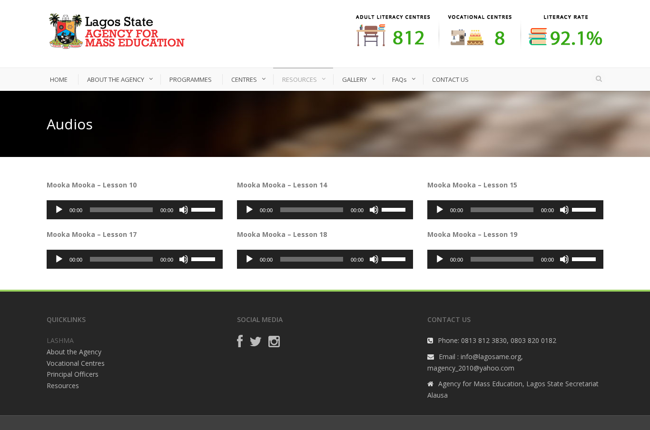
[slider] (204, 208)
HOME (59, 79)
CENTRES (244, 79)
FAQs (399, 79)
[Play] (59, 210)
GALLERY (354, 79)
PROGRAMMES (190, 79)
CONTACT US (450, 79)
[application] (135, 209)
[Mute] (183, 210)
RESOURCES (299, 79)
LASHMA (60, 340)
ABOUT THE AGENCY (115, 79)
